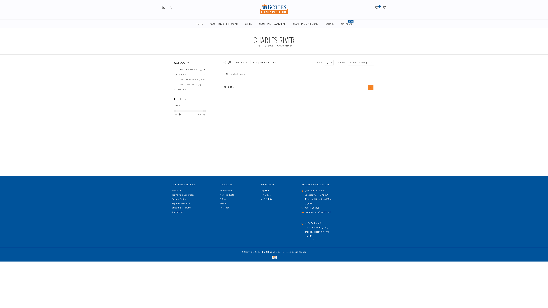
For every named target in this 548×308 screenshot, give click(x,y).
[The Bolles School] (274, 9)
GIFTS (248, 24)
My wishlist (267, 199)
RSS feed (225, 208)
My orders (266, 195)
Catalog (346, 24)
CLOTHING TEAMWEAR (272, 24)
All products (226, 191)
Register (265, 191)
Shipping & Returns (182, 208)
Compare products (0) (264, 62)
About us (176, 191)
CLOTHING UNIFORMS (305, 24)
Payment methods (181, 203)
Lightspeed (300, 252)
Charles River (284, 45)
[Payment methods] (274, 257)
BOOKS (330, 24)
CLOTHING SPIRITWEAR (224, 24)
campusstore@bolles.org (318, 212)
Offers (223, 199)
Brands (269, 45)
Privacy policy (179, 199)
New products (227, 195)
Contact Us (177, 212)
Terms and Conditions (183, 195)
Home (199, 24)
